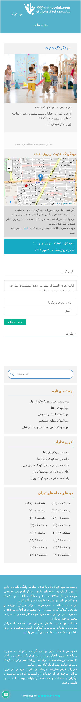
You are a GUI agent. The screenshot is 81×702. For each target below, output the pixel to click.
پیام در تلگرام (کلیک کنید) (40, 288)
